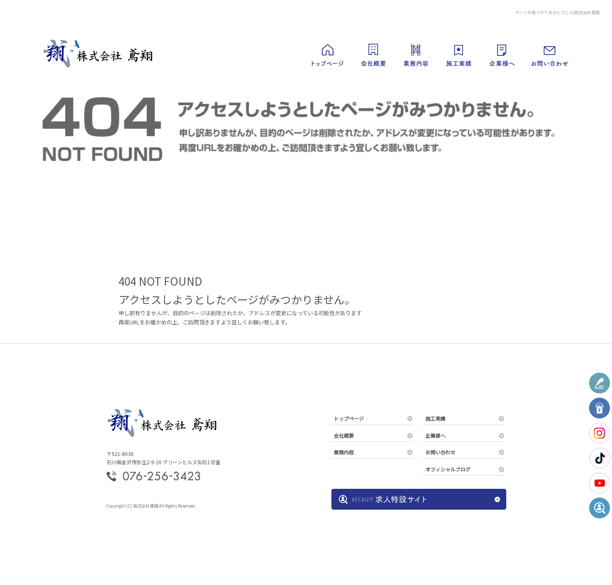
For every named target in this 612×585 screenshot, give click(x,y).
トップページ (327, 54)
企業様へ (502, 54)
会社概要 (373, 54)
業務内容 (416, 54)
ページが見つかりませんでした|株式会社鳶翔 (557, 12)
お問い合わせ (547, 54)
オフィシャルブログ (447, 469)
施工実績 (458, 54)
